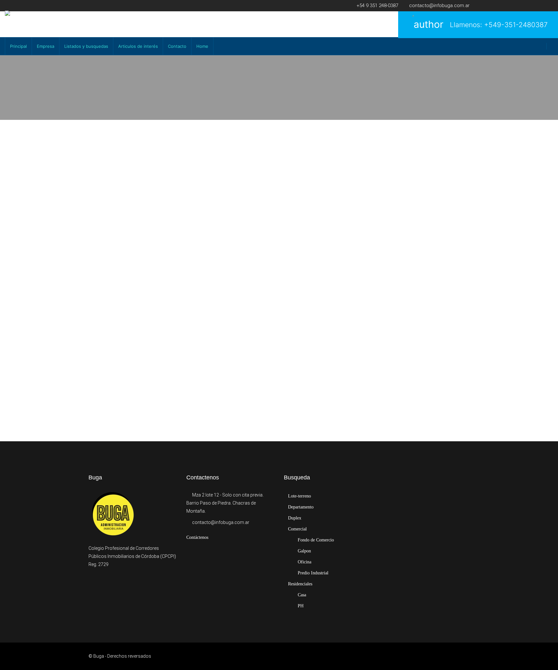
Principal (18, 46)
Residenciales (300, 583)
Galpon (304, 551)
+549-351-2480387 (516, 25)
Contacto (177, 46)
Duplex (294, 518)
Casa (302, 594)
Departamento (301, 507)
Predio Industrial (313, 573)
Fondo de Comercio (316, 540)
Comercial (297, 529)
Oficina (304, 562)
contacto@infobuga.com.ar (220, 522)
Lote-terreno (299, 496)
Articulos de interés (138, 46)
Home (202, 46)
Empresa (45, 46)
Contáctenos (197, 537)
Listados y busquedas (86, 46)
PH (301, 605)
